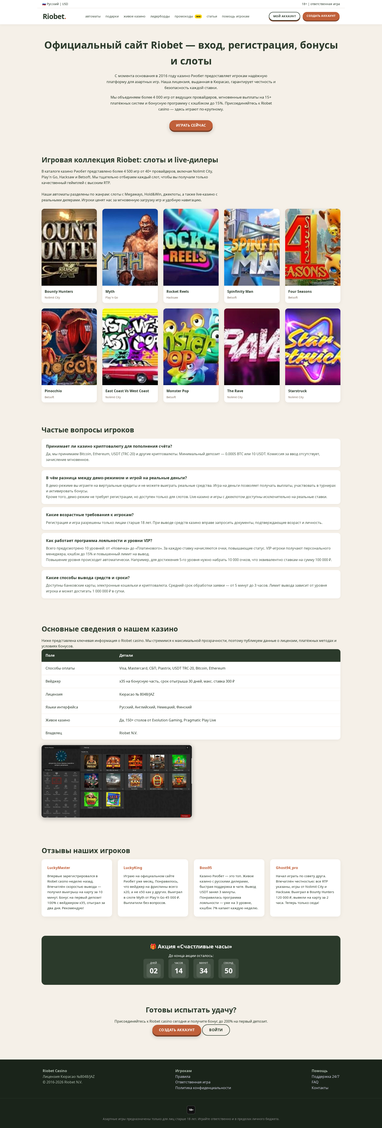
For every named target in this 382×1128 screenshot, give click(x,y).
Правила (182, 1076)
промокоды (188, 16)
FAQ (315, 1082)
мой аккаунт (284, 16)
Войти (216, 1029)
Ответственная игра (192, 1082)
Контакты (320, 1087)
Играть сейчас (191, 125)
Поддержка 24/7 (325, 1076)
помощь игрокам (235, 16)
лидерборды (160, 16)
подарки (112, 16)
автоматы (93, 16)
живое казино (134, 16)
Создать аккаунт (177, 1029)
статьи (212, 16)
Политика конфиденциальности (203, 1087)
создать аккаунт (321, 16)
